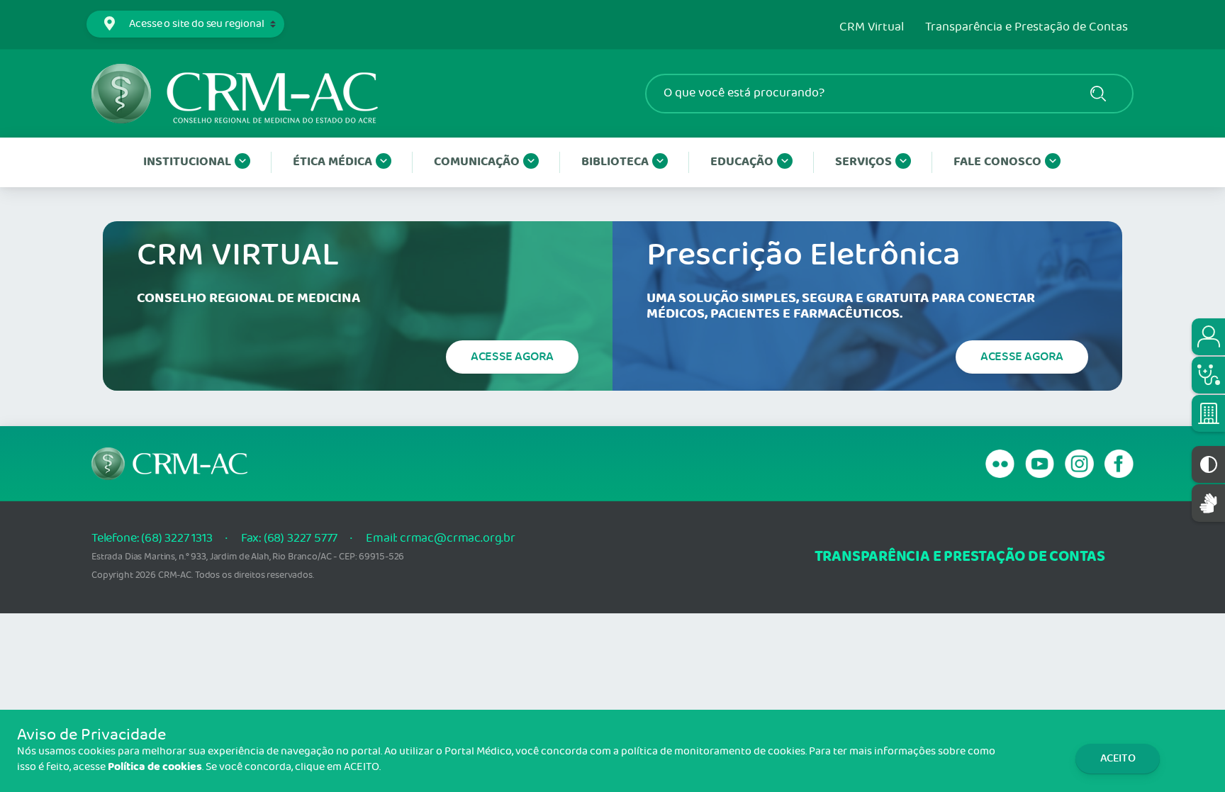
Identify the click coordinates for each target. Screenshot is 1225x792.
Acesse (512, 357)
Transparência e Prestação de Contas (1026, 27)
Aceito (1118, 758)
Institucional (187, 162)
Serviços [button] (863, 162)
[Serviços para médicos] (1208, 375)
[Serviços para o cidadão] (1208, 336)
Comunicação (477, 162)
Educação (741, 162)
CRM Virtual (871, 27)
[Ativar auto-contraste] (1208, 464)
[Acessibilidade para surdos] (1208, 503)
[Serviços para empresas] (1208, 413)
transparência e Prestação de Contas (960, 557)
